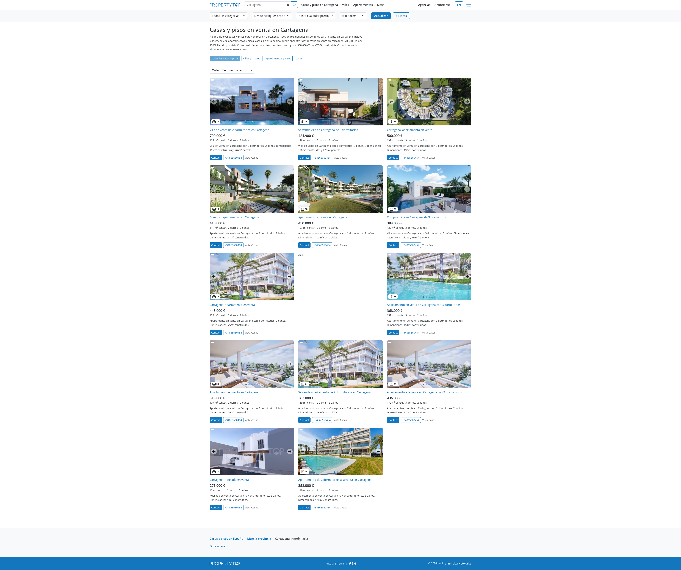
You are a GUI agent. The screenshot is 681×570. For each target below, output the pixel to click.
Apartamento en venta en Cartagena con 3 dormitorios (424, 305)
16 (306, 121)
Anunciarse (442, 5)
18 (395, 121)
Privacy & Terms (335, 563)
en (459, 5)
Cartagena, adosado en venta (229, 480)
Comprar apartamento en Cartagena (234, 217)
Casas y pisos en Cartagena (319, 5)
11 (217, 471)
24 (217, 296)
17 (217, 121)
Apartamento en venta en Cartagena (322, 217)
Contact (215, 157)
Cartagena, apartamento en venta (409, 130)
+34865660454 (233, 157)
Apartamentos (363, 5)
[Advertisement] (340, 277)
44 (306, 471)
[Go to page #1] (246, 122)
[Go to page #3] (251, 122)
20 (395, 209)
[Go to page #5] (257, 122)
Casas (299, 58)
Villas (345, 5)
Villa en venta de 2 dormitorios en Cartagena (239, 130)
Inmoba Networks (459, 563)
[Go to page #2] (249, 122)
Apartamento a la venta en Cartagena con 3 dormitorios (424, 392)
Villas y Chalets (252, 58)
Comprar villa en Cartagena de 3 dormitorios (417, 217)
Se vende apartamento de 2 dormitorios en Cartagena (334, 392)
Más (380, 5)
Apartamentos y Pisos (278, 58)
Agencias (424, 5)
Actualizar (381, 16)
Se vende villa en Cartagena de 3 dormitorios (328, 130)
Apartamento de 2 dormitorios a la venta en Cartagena (335, 480)
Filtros (402, 16)
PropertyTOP (225, 5)
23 (395, 296)
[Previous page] (214, 101)
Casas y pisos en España (226, 539)
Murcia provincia (259, 539)
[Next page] (290, 101)
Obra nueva (217, 546)
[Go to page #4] (254, 122)
